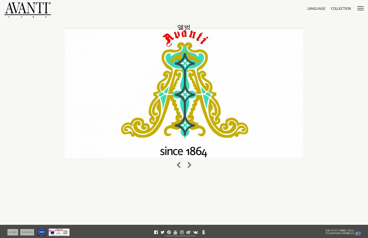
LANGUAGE (316, 8)
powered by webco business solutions (180, 236)
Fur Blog (27, 232)
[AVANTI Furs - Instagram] (182, 232)
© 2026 (13, 232)
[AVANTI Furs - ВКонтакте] (195, 232)
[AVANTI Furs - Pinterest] (169, 232)
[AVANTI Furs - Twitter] (162, 232)
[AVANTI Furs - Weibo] (188, 232)
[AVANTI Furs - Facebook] (156, 232)
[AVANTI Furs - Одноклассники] (204, 232)
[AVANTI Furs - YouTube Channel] (175, 232)
